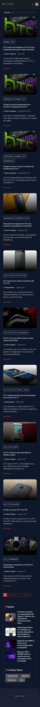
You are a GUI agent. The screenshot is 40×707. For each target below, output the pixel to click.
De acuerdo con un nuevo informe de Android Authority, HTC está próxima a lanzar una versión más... (18, 294)
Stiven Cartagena (10, 111)
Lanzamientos (23, 332)
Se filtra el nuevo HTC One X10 (15, 510)
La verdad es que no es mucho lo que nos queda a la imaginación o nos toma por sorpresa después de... (19, 351)
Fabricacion (8, 156)
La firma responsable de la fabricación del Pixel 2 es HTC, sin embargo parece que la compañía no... (20, 180)
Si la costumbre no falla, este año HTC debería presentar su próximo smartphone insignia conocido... (20, 408)
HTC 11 (11, 390)
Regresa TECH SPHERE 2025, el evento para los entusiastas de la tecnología (24, 656)
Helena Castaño (10, 345)
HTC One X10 (13, 504)
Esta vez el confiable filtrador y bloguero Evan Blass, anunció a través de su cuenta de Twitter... (19, 118)
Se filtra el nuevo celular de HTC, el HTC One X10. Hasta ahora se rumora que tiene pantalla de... (20, 521)
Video (26, 390)
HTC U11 (12, 275)
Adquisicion (8, 99)
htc (13, 42)
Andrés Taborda (10, 54)
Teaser (19, 390)
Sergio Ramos (9, 287)
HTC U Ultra (13, 447)
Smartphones (9, 161)
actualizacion (9, 218)
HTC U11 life (22, 275)
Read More (7, 68)
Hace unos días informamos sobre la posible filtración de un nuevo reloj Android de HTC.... (17, 578)
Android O (20, 218)
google (6, 42)
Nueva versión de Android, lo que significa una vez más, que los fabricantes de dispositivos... (19, 237)
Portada (6, 12)
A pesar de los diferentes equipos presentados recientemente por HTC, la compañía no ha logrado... (18, 60)
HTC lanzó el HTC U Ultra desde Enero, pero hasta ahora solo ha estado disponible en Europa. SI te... (19, 466)
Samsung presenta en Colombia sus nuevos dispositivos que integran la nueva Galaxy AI (25, 631)
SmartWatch (13, 559)
